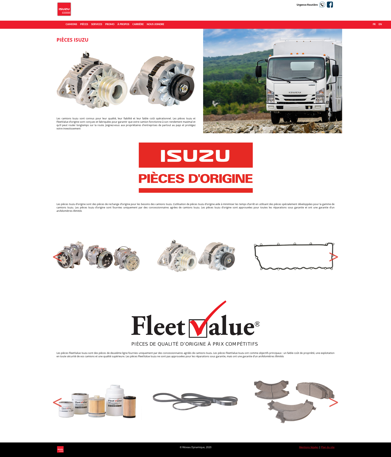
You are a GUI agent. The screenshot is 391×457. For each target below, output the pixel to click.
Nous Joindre (155, 24)
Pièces (84, 24)
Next (333, 255)
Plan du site (327, 447)
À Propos (123, 24)
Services (96, 24)
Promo (109, 24)
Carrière (138, 24)
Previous (57, 255)
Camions (71, 24)
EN (380, 24)
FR (374, 24)
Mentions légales (308, 447)
